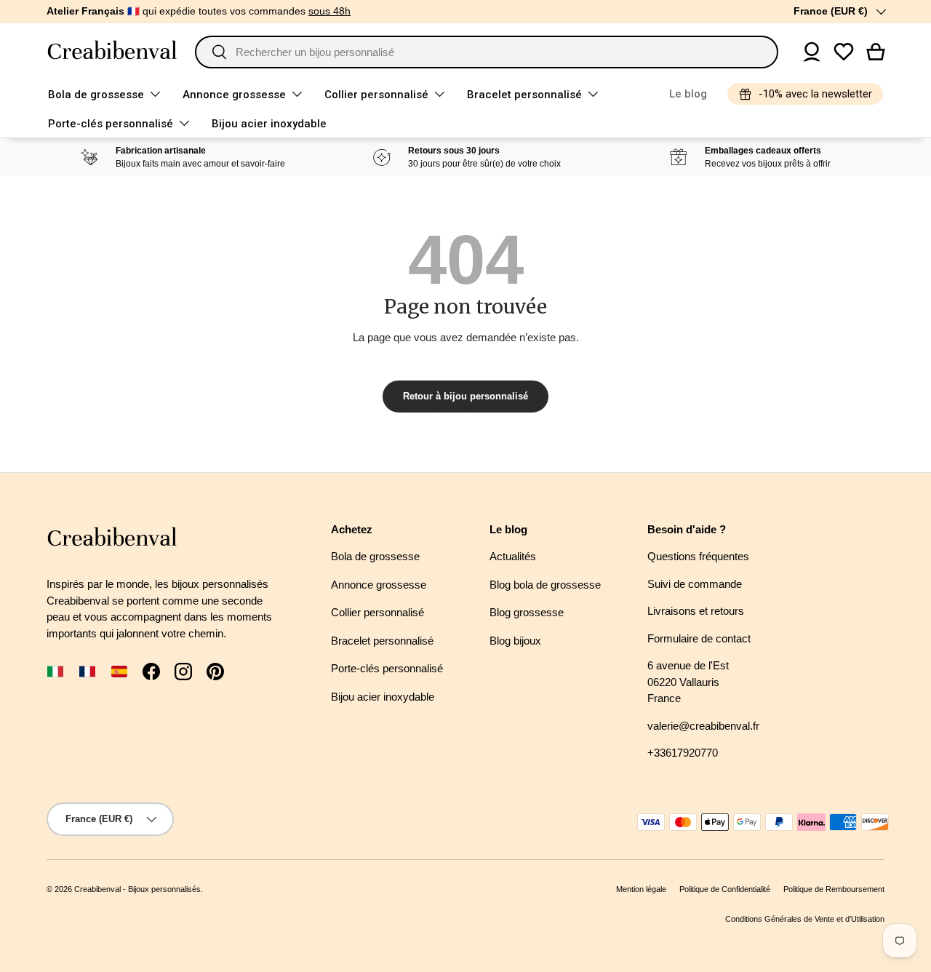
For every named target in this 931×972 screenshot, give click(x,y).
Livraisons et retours (695, 611)
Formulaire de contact (699, 638)
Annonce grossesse (234, 94)
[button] (876, 52)
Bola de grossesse (96, 94)
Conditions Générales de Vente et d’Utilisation (804, 919)
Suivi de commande (694, 584)
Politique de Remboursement (833, 889)
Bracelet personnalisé (524, 94)
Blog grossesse (527, 612)
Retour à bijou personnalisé (465, 396)
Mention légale (641, 889)
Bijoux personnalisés (164, 889)
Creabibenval (97, 889)
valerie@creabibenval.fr (703, 726)
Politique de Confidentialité (724, 889)
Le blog (688, 93)
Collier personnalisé (376, 94)
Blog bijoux (515, 640)
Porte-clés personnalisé (110, 123)
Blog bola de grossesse (545, 584)
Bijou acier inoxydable (269, 123)
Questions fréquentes (698, 556)
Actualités (513, 556)
